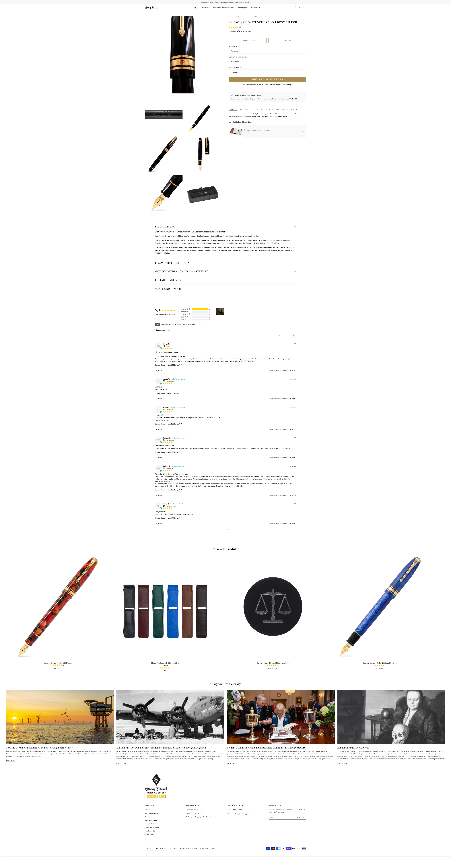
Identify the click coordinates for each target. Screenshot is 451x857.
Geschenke (258, 109)
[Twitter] (235, 814)
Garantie (233, 109)
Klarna (294, 109)
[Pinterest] (242, 814)
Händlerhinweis (192, 810)
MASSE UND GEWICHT (169, 288)
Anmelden (301, 817)
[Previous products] (6, 596)
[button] (291, 370)
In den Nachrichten (152, 827)
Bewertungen (242, 8)
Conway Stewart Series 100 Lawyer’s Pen (169, 365)
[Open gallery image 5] (203, 154)
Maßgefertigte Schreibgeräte (223, 8)
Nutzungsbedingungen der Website (199, 817)
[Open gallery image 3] (203, 114)
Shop (194, 8)
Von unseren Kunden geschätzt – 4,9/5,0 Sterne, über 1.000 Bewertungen (267, 85)
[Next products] (444, 596)
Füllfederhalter (150, 824)
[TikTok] (239, 814)
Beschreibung (165, 226)
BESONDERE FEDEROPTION (172, 262)
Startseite (232, 17)
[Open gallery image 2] (164, 114)
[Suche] (300, 7)
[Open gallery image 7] (203, 194)
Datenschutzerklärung (194, 813)
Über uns (148, 810)
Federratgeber (248, 40)
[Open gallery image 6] (164, 194)
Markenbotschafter (152, 813)
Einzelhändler (150, 834)
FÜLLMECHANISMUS (168, 280)
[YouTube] (246, 814)
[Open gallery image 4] (164, 154)
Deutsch (159, 848)
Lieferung (245, 109)
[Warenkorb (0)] (305, 7)
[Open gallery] (183, 54)
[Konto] (296, 7)
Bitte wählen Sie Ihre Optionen (267, 79)
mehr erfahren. (281, 116)
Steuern (270, 109)
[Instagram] (228, 814)
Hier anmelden (246, 2)
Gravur (287, 40)
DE (148, 848)
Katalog (147, 817)
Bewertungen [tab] (161, 330)
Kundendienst (255, 8)
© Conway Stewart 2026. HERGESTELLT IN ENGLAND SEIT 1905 (193, 848)
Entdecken (205, 8)
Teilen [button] (160, 370)
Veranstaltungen (151, 820)
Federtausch (282, 109)
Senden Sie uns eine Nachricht (286, 99)
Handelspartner (150, 831)
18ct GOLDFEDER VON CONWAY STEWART (181, 271)
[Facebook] (232, 814)
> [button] (231, 529)
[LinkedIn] (250, 814)
